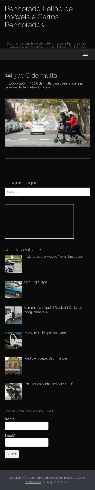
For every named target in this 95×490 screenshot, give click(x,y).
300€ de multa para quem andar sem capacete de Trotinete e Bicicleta (44, 85)
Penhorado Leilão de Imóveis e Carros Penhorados (39, 16)
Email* (10, 435)
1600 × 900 (16, 83)
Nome (10, 419)
